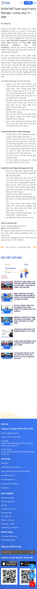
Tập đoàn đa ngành (7, 498)
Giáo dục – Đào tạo (7, 520)
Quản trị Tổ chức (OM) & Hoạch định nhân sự (15, 471)
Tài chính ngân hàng (7, 501)
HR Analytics (5, 488)
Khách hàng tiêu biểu (8, 540)
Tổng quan (4, 463)
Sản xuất (4, 505)
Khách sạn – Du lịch (7, 524)
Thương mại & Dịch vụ (8, 509)
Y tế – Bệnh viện (6, 516)
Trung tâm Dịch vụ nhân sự (9, 484)
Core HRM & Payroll (7, 475)
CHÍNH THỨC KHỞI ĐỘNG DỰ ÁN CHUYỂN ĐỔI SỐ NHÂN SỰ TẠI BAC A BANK (25, 343)
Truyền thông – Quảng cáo (10, 527)
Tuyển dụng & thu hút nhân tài (11, 467)
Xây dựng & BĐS (6, 512)
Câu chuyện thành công (9, 536)
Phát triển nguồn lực (7, 479)
